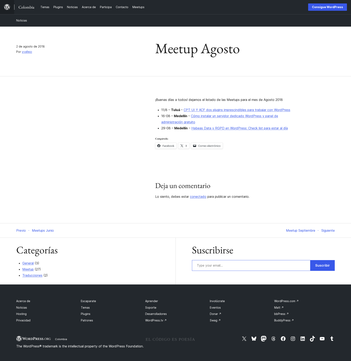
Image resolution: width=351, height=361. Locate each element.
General (28, 263)
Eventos (215, 307)
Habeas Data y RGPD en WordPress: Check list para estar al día (239, 128)
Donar (215, 314)
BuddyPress (284, 320)
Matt (279, 307)
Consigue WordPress (327, 7)
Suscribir (322, 265)
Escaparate (88, 301)
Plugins (85, 314)
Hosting (21, 314)
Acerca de (23, 301)
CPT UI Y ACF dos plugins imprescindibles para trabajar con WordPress (237, 110)
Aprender (151, 301)
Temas (85, 307)
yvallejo (27, 51)
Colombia (61, 339)
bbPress (281, 314)
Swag (215, 320)
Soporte (150, 307)
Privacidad (23, 320)
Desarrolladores (156, 314)
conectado (198, 197)
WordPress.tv (156, 320)
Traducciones (32, 275)
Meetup (28, 269)
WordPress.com (286, 301)
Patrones (87, 320)
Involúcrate (217, 301)
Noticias (21, 20)
